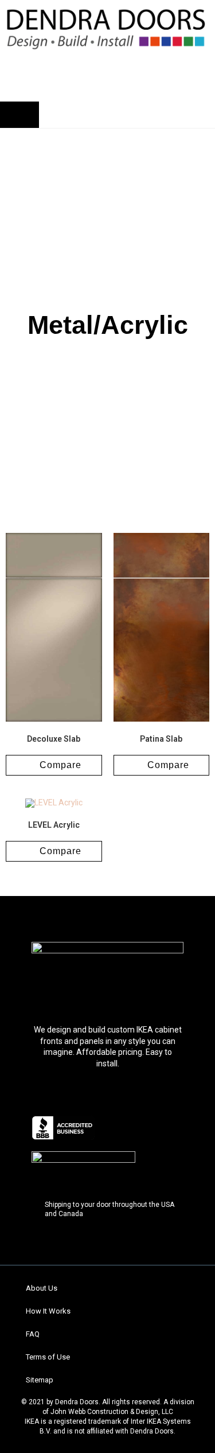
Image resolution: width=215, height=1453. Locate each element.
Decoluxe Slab (53, 738)
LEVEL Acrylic (54, 824)
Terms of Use (48, 1357)
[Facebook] (61, 990)
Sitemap (39, 1380)
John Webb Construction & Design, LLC (111, 1412)
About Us (41, 1288)
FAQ (33, 1334)
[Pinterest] (107, 990)
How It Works (48, 1311)
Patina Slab (161, 738)
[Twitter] (84, 990)
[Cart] (19, 115)
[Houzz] (130, 990)
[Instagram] (153, 990)
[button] (57, 68)
